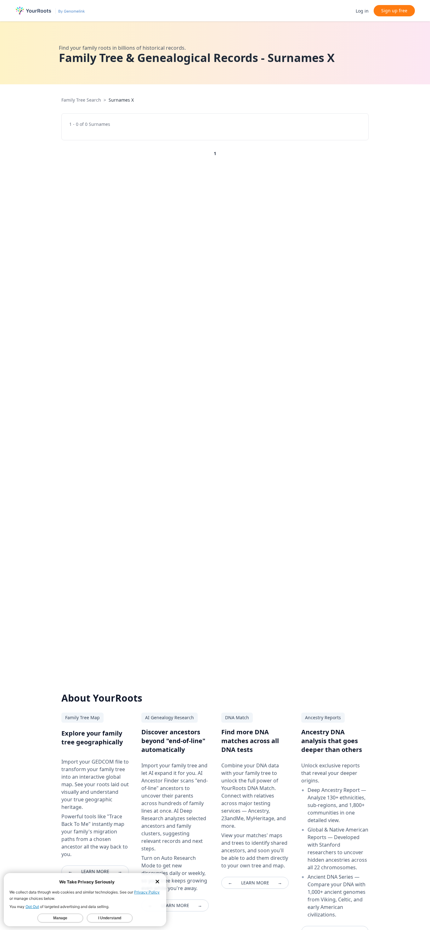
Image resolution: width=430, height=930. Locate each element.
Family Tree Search (81, 100)
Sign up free (394, 11)
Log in (362, 11)
